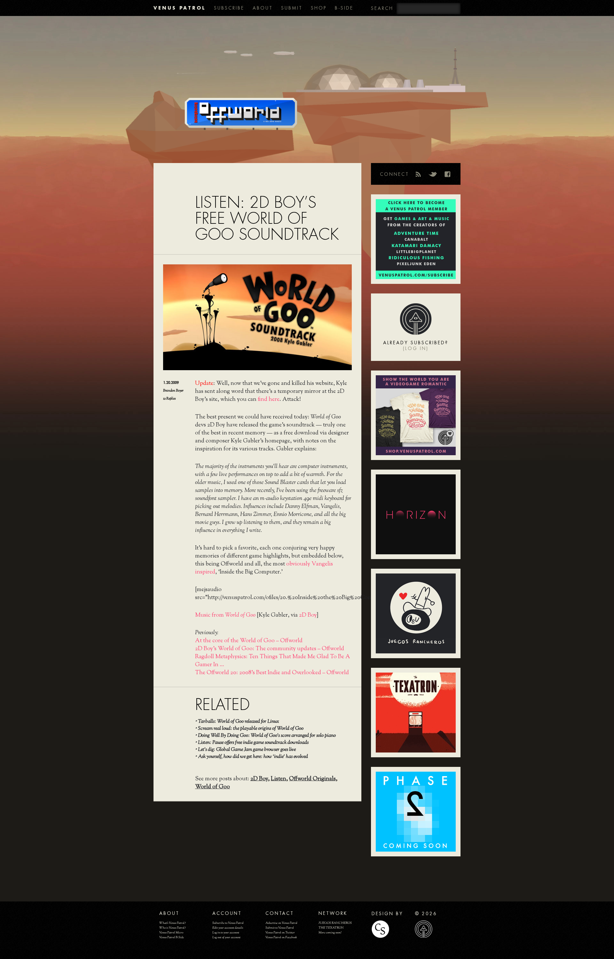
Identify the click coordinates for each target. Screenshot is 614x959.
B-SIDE (344, 8)
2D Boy (308, 615)
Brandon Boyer (173, 390)
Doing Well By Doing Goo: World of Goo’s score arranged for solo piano (267, 735)
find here (268, 399)
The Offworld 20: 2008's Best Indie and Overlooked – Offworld (272, 673)
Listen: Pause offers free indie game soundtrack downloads (253, 742)
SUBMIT (292, 8)
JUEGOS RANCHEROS (335, 923)
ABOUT (263, 8)
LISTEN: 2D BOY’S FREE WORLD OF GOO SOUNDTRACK (267, 218)
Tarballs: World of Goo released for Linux (238, 721)
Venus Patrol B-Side (171, 937)
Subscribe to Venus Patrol (228, 923)
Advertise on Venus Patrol (281, 923)
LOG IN (415, 348)
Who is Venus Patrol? (172, 927)
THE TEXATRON (331, 927)
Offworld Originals (312, 779)
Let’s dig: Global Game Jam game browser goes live (247, 749)
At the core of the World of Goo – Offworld (249, 641)
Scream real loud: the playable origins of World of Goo (250, 728)
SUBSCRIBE (229, 8)
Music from (225, 615)
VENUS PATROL (180, 8)
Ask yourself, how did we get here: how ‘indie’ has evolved (253, 756)
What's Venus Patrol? (172, 923)
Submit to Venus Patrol (279, 927)
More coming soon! (330, 932)
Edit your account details (227, 927)
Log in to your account (225, 932)
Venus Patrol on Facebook (281, 937)
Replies (169, 398)
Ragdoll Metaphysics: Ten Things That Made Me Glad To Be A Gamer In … (272, 661)
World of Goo (212, 787)
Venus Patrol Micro (171, 932)
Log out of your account (226, 937)
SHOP (319, 8)
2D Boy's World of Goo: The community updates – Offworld (269, 649)
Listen (278, 779)
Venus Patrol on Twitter (280, 932)
